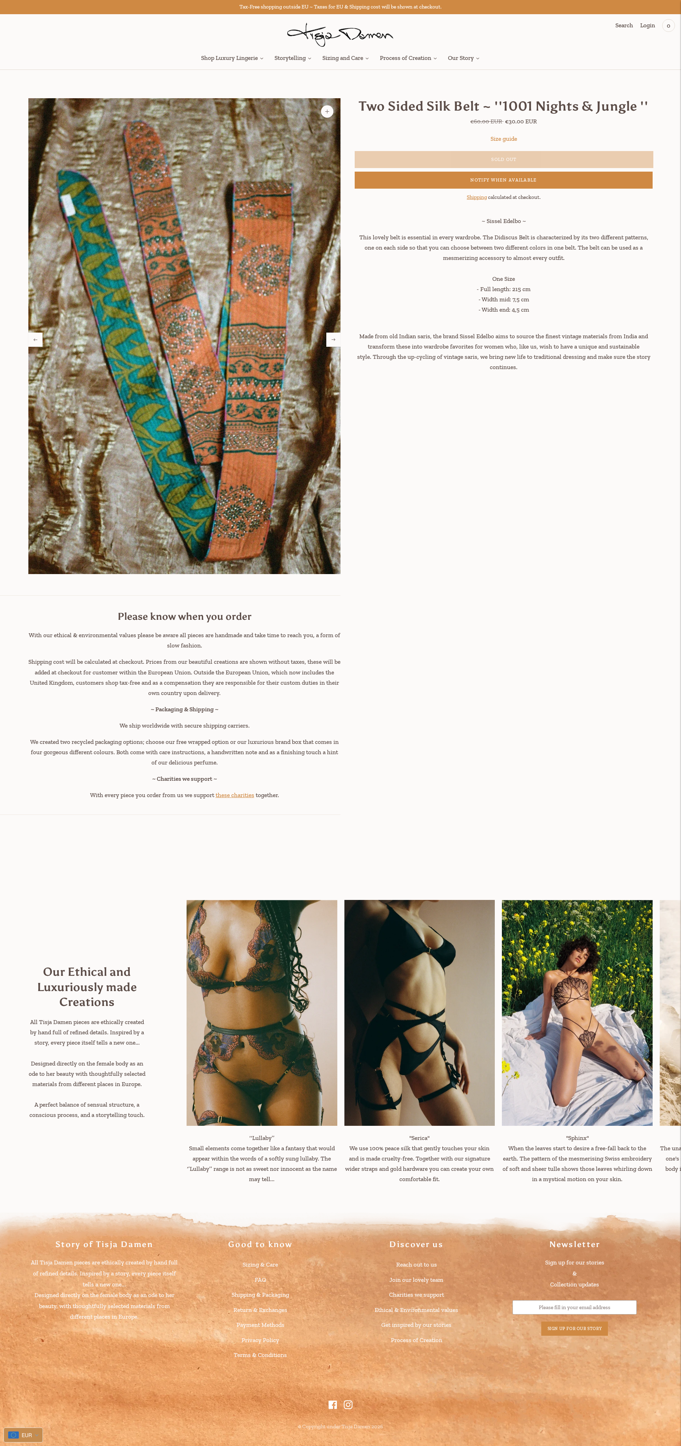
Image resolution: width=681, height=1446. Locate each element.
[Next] (333, 340)
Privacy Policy (260, 1340)
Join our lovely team (416, 1279)
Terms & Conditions (260, 1354)
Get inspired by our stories (416, 1324)
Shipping (477, 197)
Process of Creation (416, 1340)
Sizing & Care (260, 1264)
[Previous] (35, 340)
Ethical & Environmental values (416, 1309)
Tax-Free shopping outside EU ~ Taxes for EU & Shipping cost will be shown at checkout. (340, 7)
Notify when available (503, 180)
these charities (235, 795)
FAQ (260, 1279)
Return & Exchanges (260, 1309)
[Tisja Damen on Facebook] (332, 1407)
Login (647, 25)
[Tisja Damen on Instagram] (348, 1407)
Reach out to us (416, 1264)
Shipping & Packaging (260, 1294)
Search (624, 25)
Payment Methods (260, 1324)
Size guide (504, 138)
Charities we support (416, 1294)
